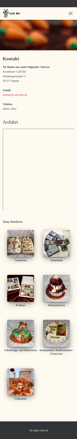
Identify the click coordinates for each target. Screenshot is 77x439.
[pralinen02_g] (20, 288)
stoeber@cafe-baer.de (15, 94)
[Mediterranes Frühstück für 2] (20, 381)
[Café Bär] (13, 13)
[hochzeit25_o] (56, 288)
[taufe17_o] (20, 243)
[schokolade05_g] (56, 243)
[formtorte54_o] (20, 333)
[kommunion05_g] (56, 333)
